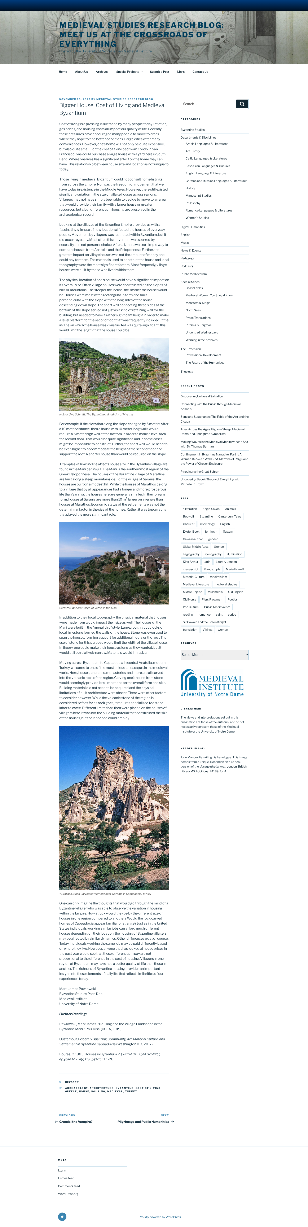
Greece (71, 1091)
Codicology (207, 524)
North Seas (193, 310)
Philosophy (193, 203)
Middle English (192, 592)
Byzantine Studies (193, 129)
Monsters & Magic (198, 303)
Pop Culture (191, 607)
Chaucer (188, 524)
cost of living (148, 1088)
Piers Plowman (212, 599)
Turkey (131, 1091)
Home (63, 71)
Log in (62, 1170)
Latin (207, 561)
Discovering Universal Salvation (202, 396)
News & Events (191, 250)
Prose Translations (198, 317)
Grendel (219, 546)
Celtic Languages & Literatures (206, 158)
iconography (213, 554)
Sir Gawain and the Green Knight (204, 622)
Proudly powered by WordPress (160, 1217)
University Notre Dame (38, 5)
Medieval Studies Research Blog (124, 99)
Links (181, 71)
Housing (98, 1091)
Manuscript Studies (199, 195)
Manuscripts (212, 569)
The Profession (191, 349)
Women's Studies (197, 217)
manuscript (190, 569)
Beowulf (188, 516)
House (84, 1091)
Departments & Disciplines (198, 137)
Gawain (228, 531)
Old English (235, 592)
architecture (102, 1088)
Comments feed (69, 1186)
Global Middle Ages (195, 546)
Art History (193, 151)
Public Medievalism (194, 274)
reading (188, 614)
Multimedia (215, 592)
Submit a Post (159, 71)
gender (213, 539)
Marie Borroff (235, 569)
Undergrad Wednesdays (202, 332)
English (185, 234)
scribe (232, 614)
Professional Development (203, 355)
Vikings (207, 629)
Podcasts (187, 266)
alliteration (190, 509)
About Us (81, 71)
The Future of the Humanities (205, 362)
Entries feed (66, 1178)
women (223, 629)
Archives (102, 71)
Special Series (190, 282)
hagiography (191, 554)
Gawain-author (193, 539)
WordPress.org (68, 1194)
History (72, 1082)
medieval (115, 1091)
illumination (234, 554)
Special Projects (127, 71)
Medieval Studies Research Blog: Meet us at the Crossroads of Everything (141, 35)
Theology (187, 371)
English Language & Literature (206, 173)
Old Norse (189, 599)
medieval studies (226, 584)
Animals (230, 509)
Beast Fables (194, 288)
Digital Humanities (193, 227)
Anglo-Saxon (211, 509)
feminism (211, 531)
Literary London (226, 561)
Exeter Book (191, 531)
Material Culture (193, 576)
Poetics (233, 599)
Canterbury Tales (229, 516)
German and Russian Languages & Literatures (216, 181)
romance (204, 614)
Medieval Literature (196, 584)
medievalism (218, 576)
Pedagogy (187, 258)
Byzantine (125, 1088)
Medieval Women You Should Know (209, 295)
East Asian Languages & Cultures (208, 166)
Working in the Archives (201, 340)
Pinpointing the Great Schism (200, 471)
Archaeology (76, 1088)
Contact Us (200, 71)
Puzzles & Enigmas (198, 325)
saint (219, 614)
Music (185, 242)
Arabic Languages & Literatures (207, 143)
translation (190, 629)
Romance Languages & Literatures (209, 210)
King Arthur (190, 561)
